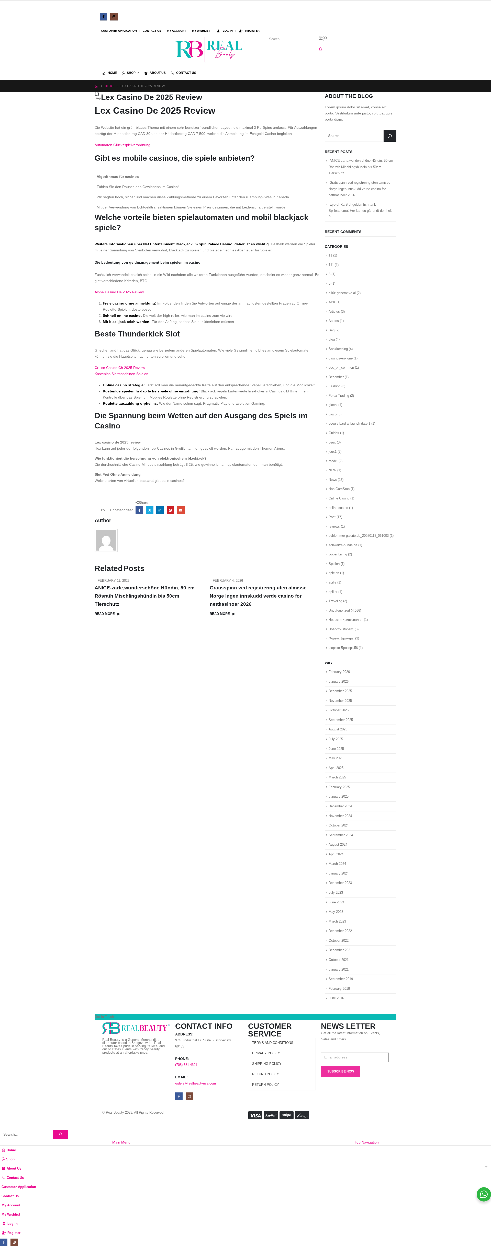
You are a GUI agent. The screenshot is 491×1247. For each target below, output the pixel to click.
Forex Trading (339, 396)
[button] (3, 1126)
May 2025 (336, 758)
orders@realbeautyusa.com (195, 1083)
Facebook (139, 510)
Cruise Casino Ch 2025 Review (120, 368)
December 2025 (340, 691)
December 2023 (340, 883)
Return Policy (265, 1085)
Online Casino (339, 498)
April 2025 (336, 768)
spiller (333, 592)
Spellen (334, 564)
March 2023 (337, 921)
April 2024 (336, 854)
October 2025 (339, 710)
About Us (158, 73)
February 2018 (339, 988)
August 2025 (338, 729)
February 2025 (339, 787)
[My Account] (320, 49)
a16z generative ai (342, 293)
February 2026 (339, 672)
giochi (333, 405)
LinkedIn (160, 510)
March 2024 (337, 864)
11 (330, 255)
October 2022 (339, 940)
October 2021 (339, 960)
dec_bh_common (341, 367)
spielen (334, 573)
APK (332, 302)
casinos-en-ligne (341, 358)
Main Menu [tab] (121, 1142)
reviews (334, 526)
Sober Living (338, 554)
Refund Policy (265, 1074)
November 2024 (340, 816)
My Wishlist (201, 30)
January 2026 (339, 681)
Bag (331, 330)
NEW (332, 470)
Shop (131, 73)
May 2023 (336, 912)
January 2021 (339, 969)
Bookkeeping (338, 349)
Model (333, 461)
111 (331, 265)
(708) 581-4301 (186, 1065)
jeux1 (333, 451)
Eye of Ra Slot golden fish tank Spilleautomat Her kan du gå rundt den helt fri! (360, 211)
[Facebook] (103, 16)
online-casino (338, 508)
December (336, 377)
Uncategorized (339, 610)
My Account (176, 30)
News (333, 480)
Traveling (335, 601)
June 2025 (336, 749)
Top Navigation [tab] (367, 1142)
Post (332, 517)
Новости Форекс (341, 629)
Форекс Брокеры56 (343, 648)
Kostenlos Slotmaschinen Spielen (121, 374)
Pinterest (170, 510)
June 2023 (336, 902)
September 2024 (341, 835)
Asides (334, 321)
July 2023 (336, 892)
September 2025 (341, 720)
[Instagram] (114, 16)
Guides (334, 433)
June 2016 (336, 998)
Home (112, 73)
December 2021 (340, 950)
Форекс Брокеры (341, 638)
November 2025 (340, 701)
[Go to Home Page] (96, 86)
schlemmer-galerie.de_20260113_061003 (359, 536)
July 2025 (336, 739)
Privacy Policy (266, 1053)
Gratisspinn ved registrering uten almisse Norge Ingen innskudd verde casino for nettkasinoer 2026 (258, 596)
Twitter (149, 510)
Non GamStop (339, 489)
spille (332, 582)
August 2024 (338, 844)
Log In (228, 30)
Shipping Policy (267, 1064)
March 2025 (337, 777)
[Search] (390, 136)
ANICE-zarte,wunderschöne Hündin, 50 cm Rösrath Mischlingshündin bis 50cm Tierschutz (145, 596)
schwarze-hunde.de (343, 545)
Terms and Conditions (272, 1043)
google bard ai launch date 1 (349, 423)
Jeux (332, 442)
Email (180, 510)
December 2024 (340, 806)
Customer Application (119, 30)
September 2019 (341, 979)
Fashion (334, 386)
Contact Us (152, 30)
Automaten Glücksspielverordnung (122, 145)
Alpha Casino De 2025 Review (119, 292)
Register (252, 30)
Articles (334, 311)
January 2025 (339, 796)
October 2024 (339, 825)
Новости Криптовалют (346, 620)
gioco (333, 414)
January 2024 (339, 873)
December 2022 (340, 931)
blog (332, 339)
